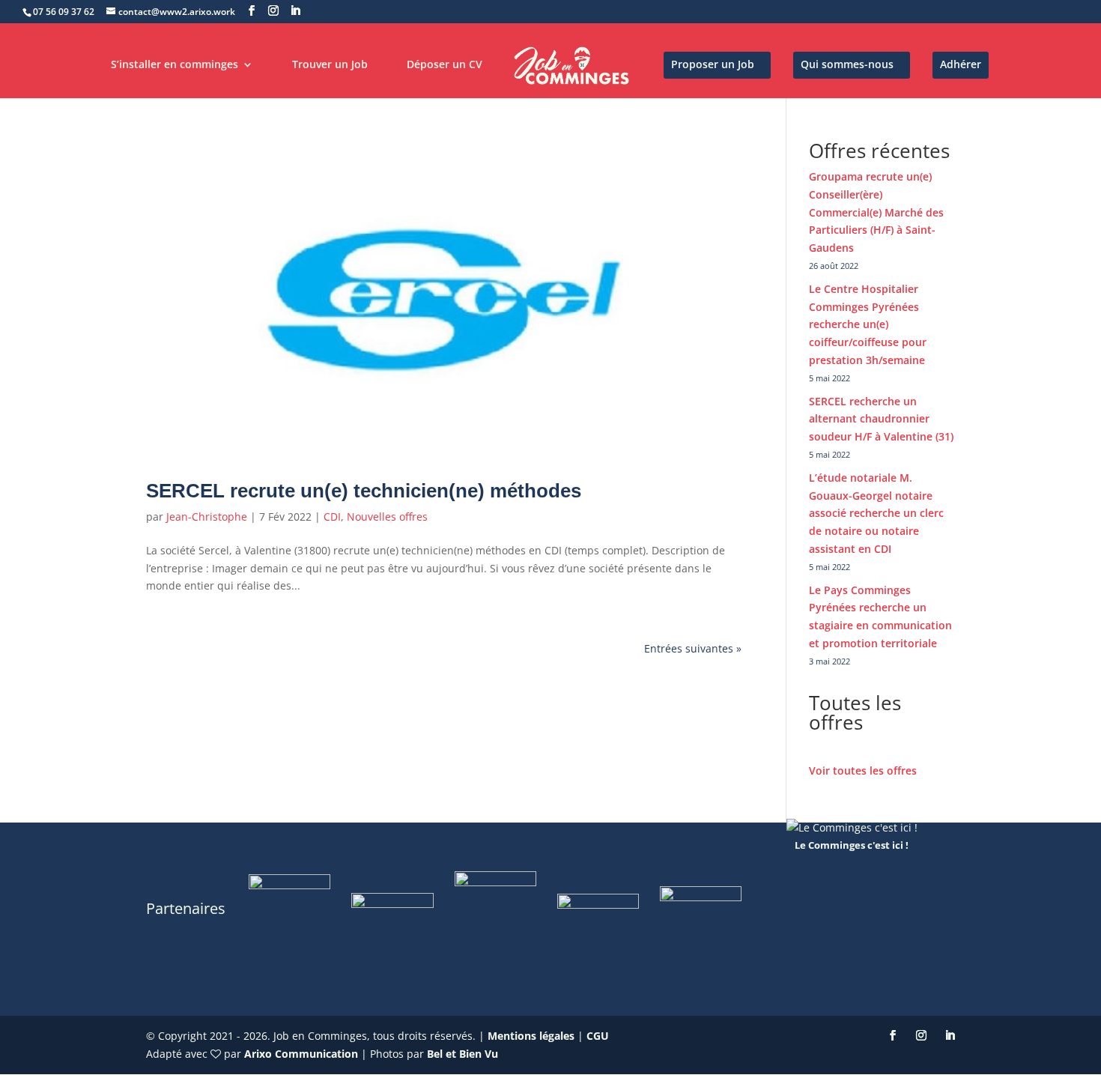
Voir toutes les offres (863, 770)
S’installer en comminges (174, 65)
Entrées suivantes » (692, 648)
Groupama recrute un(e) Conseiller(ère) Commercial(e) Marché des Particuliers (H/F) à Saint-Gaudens (876, 212)
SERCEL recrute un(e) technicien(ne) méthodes (363, 490)
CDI (332, 516)
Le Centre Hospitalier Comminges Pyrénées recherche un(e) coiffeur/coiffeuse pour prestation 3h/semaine (867, 324)
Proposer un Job (712, 65)
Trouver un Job (330, 65)
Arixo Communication (301, 1054)
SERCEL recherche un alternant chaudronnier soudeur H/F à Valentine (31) (881, 419)
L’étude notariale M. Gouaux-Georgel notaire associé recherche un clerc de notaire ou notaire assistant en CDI (876, 513)
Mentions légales (531, 1036)
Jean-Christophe (206, 516)
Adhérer (960, 65)
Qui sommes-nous (847, 65)
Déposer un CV (444, 65)
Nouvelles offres (387, 516)
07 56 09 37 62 (63, 11)
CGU (597, 1036)
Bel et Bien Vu (462, 1054)
